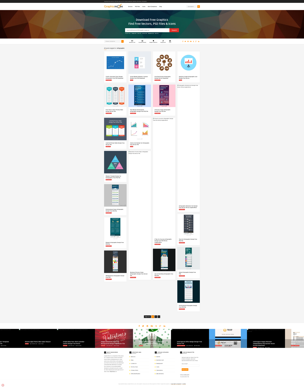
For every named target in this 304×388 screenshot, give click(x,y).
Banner (26, 343)
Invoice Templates (295, 345)
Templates (108, 146)
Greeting (65, 345)
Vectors (130, 6)
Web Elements (160, 373)
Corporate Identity (142, 42)
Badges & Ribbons (153, 42)
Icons (143, 6)
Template (151, 33)
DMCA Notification (135, 373)
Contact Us (133, 363)
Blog (160, 6)
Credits (184, 384)
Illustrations (159, 370)
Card (157, 33)
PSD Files (137, 6)
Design (134, 33)
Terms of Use (134, 367)
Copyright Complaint (176, 384)
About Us (133, 356)
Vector (144, 33)
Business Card (132, 42)
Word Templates (152, 6)
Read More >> (113, 371)
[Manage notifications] (3, 385)
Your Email (185, 363)
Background (163, 42)
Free (139, 33)
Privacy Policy (134, 370)
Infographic (108, 80)
